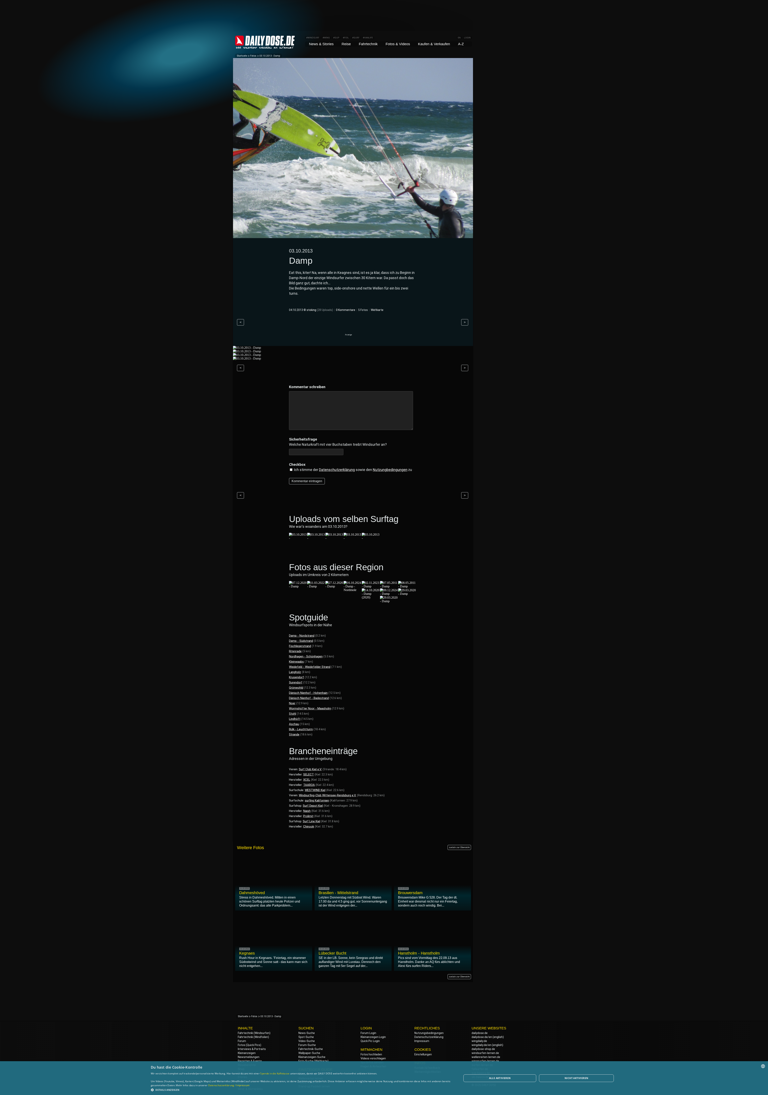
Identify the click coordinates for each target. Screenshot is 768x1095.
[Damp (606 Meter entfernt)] (407, 586)
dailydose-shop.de (483, 1049)
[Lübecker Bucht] (371, 538)
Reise (346, 44)
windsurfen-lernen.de (485, 1053)
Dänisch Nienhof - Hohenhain (308, 693)
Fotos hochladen (371, 1054)
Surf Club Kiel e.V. (310, 769)
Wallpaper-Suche (309, 1053)
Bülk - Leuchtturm (301, 729)
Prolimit (308, 816)
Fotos (253, 56)
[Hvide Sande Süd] (334, 538)
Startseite (242, 56)
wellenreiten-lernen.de (486, 1057)
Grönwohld (296, 687)
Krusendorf (296, 677)
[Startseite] (265, 47)
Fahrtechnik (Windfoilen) (253, 1037)
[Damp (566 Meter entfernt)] (389, 586)
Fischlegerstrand (300, 646)
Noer (292, 703)
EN (459, 37)
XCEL (306, 779)
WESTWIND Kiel (315, 790)
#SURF (355, 37)
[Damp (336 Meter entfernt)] (371, 586)
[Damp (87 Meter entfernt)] (298, 586)
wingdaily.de (479, 1041)
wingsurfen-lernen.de (485, 1061)
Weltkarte (377, 310)
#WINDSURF (312, 37)
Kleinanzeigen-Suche (311, 1057)
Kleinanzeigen (247, 1053)
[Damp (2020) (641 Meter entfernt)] (371, 597)
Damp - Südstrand (301, 641)
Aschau (294, 724)
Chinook (308, 826)
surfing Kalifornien (317, 800)
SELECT (308, 774)
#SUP (336, 37)
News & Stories (321, 44)
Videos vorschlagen (373, 1058)
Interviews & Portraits (252, 1049)
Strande (294, 734)
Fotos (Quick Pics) (249, 1045)
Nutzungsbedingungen (429, 1033)
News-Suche (306, 1033)
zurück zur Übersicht (459, 847)
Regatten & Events (250, 1061)
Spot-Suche (306, 1037)
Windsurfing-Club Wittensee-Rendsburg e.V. (327, 795)
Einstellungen (423, 1054)
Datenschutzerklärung (337, 470)
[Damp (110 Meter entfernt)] (316, 586)
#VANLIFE (368, 37)
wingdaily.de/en (481, 1045)
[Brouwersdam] (316, 538)
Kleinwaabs (296, 661)
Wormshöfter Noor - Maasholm (310, 708)
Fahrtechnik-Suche (310, 1049)
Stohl (292, 713)
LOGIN (467, 37)
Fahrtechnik (368, 44)
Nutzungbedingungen (390, 470)
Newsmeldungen (248, 1057)
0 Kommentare (345, 310)
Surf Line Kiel (311, 821)
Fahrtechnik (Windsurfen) (254, 1033)
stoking (311, 310)
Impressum (421, 1041)
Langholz (295, 672)
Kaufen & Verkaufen (434, 44)
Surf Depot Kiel (313, 805)
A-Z (461, 44)
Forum (242, 1041)
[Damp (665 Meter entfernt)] (389, 593)
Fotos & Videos (398, 44)
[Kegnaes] (353, 538)
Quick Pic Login (370, 1041)
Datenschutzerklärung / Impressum (229, 1085)
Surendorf (295, 682)
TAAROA (309, 785)
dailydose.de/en (482, 1037)
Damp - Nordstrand (301, 635)
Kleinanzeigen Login (373, 1037)
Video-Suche (306, 1041)
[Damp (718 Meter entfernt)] (407, 593)
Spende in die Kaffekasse (274, 1073)
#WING (326, 37)
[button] (302, 1089)
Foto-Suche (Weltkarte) (313, 1061)
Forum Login (368, 1033)
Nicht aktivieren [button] (576, 1078)
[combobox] (763, 1066)
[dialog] (384, 1078)
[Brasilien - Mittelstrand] (298, 538)
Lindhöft (294, 719)
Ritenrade (295, 651)
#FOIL (346, 37)
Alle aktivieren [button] (500, 1078)
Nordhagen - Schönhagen (306, 656)
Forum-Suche (307, 1045)
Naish (307, 811)
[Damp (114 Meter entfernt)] (334, 586)
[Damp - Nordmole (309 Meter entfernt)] (353, 590)
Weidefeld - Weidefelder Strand (309, 667)
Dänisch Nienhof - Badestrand (309, 698)
